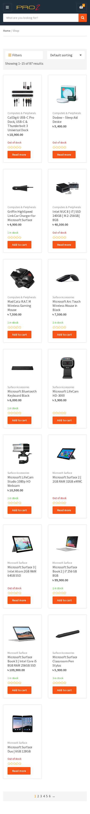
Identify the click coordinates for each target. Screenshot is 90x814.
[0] (81, 7)
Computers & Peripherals (22, 113)
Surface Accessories (63, 297)
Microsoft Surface (62, 473)
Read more (19, 154)
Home (6, 31)
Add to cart (19, 245)
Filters (17, 55)
